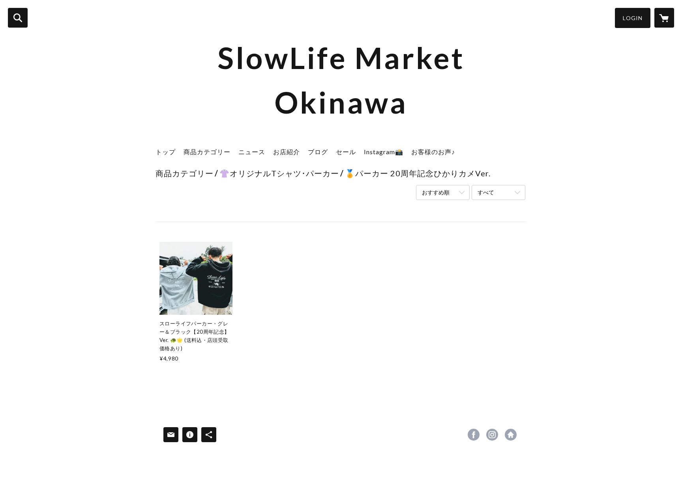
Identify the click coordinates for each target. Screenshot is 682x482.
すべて (486, 192)
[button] (632, 18)
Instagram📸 (383, 151)
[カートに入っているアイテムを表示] (664, 18)
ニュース (251, 151)
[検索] (18, 18)
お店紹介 (286, 151)
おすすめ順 (436, 192)
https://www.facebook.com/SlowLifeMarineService (474, 435)
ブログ (318, 151)
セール (346, 151)
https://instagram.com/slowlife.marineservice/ (492, 435)
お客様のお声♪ (433, 151)
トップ (166, 151)
